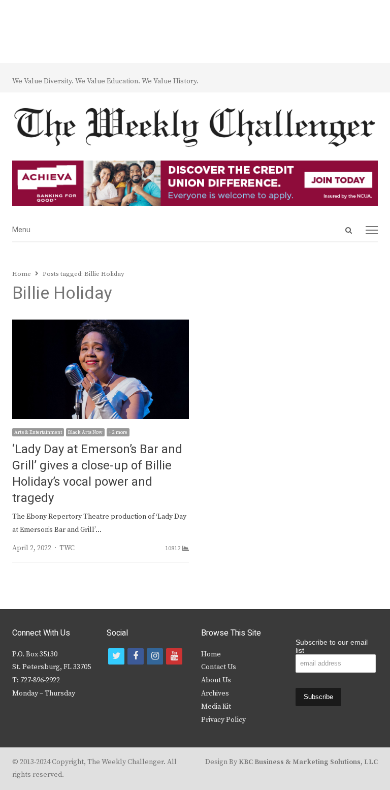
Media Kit (216, 706)
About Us (216, 680)
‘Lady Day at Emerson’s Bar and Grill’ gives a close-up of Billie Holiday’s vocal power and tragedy (97, 473)
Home (211, 654)
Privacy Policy (223, 719)
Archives (215, 693)
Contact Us (218, 667)
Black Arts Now (85, 432)
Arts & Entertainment (38, 432)
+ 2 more (118, 432)
